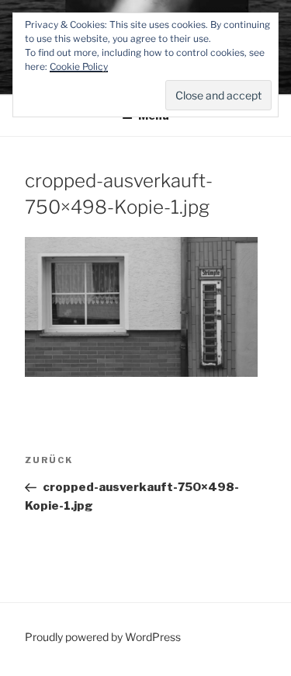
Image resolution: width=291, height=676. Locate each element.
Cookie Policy (79, 66)
